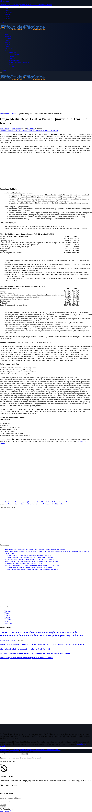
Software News (64, 502)
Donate (7, 14)
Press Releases (14, 60)
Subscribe (3, 70)
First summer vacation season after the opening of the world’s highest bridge (31, 569)
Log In (3, 806)
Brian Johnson (16, 128)
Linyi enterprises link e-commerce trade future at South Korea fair (25, 649)
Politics (7, 44)
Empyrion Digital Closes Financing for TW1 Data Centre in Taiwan (28, 557)
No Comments (31, 128)
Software (55, 502)
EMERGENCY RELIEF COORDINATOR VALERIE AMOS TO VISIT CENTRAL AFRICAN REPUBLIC (42, 645)
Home (6, 34)
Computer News (13, 502)
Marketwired (37, 502)
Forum (6, 17)
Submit (24, 754)
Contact (7, 19)
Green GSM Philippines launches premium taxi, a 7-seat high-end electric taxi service (34, 549)
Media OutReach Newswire (19, 62)
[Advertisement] (46, 97)
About (6, 8)
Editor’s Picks (14, 54)
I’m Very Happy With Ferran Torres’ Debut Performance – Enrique (28, 567)
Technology (8, 48)
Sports (6, 46)
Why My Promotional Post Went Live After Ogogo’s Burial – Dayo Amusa (31, 561)
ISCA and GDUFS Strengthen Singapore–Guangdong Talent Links (28, 555)
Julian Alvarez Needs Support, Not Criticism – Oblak (23, 563)
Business (7, 36)
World (11, 64)
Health (11, 56)
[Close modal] (1, 764)
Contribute (8, 12)
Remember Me (8, 809)
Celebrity (7, 38)
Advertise (7, 10)
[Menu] (1, 72)
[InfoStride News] (22, 30)
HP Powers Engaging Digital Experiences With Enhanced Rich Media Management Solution (35, 653)
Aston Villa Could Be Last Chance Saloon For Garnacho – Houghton (29, 559)
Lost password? (5, 811)
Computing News (26, 502)
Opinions (12, 58)
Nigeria (7, 42)
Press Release (47, 502)
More (6, 50)
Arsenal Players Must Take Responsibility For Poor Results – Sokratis (26, 658)
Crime (6, 40)
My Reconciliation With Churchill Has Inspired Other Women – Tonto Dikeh (31, 565)
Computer (3, 502)
